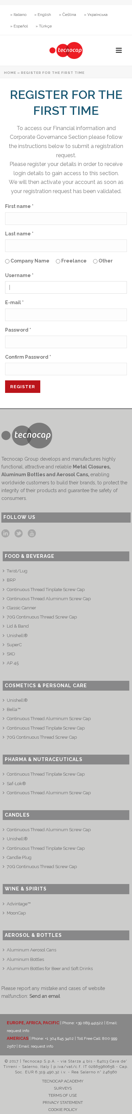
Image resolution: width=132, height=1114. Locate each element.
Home (10, 73)
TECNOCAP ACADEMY (62, 1081)
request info (18, 1030)
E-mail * (14, 302)
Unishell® (17, 635)
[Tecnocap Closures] (66, 50)
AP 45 (13, 663)
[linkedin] (5, 533)
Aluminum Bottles (25, 959)
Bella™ (13, 709)
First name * (19, 206)
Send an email (44, 996)
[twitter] (19, 533)
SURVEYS (63, 1088)
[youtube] (32, 533)
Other (105, 261)
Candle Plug (19, 857)
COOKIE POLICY (62, 1109)
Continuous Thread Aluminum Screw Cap (49, 598)
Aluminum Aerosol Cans (31, 949)
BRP (11, 580)
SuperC (14, 644)
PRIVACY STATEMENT (63, 1102)
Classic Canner (21, 607)
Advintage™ (18, 903)
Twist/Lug (17, 570)
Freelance (73, 261)
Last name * (19, 233)
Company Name (29, 261)
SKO (11, 653)
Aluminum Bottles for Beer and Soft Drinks (50, 968)
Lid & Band (18, 626)
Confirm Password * (28, 357)
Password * (18, 330)
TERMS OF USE (62, 1095)
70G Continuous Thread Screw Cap (42, 616)
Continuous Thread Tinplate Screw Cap (46, 589)
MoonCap (16, 913)
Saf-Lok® (16, 783)
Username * (19, 275)
